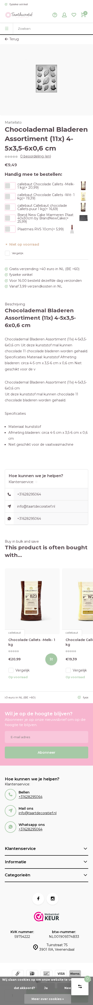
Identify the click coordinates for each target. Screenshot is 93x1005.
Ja (46, 988)
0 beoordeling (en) (35, 156)
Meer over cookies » (47, 999)
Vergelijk (17, 253)
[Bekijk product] (51, 659)
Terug (14, 39)
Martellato (13, 122)
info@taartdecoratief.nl (36, 506)
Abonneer (46, 752)
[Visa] (61, 974)
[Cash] (18, 974)
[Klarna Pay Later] (75, 974)
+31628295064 (29, 494)
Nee (67, 988)
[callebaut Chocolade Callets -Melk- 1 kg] (32, 601)
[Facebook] (38, 899)
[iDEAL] (32, 974)
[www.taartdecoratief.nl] (19, 15)
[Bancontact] (46, 974)
